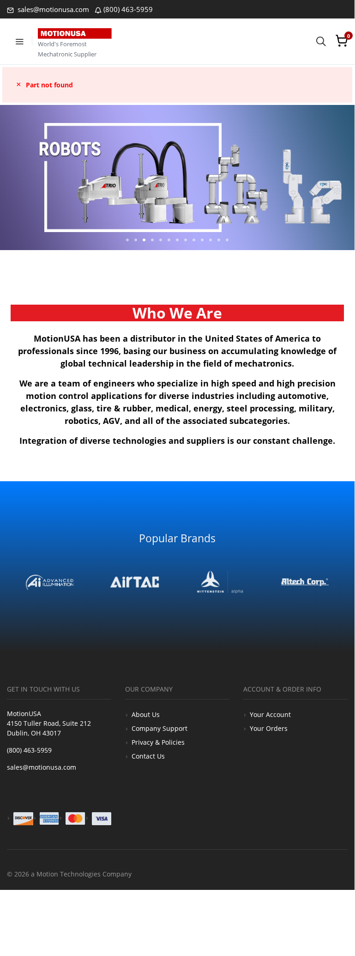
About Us (146, 714)
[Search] (321, 40)
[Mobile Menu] (19, 40)
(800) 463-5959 (128, 9)
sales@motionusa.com (52, 9)
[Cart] (341, 40)
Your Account (270, 714)
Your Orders (269, 728)
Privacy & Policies (158, 742)
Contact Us (148, 756)
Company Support (159, 728)
